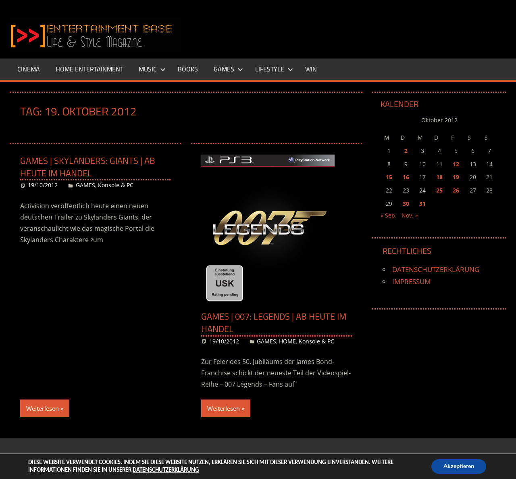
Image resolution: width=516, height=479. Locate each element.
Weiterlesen (42, 408)
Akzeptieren (458, 466)
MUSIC (148, 69)
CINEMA (28, 69)
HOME (287, 341)
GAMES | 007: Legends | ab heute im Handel (273, 323)
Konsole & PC (115, 185)
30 (406, 203)
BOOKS (188, 69)
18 (439, 177)
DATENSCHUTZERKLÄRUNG (435, 269)
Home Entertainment (89, 69)
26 (456, 190)
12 (456, 164)
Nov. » (410, 215)
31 (422, 203)
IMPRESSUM (411, 281)
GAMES (224, 69)
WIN (311, 69)
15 (389, 177)
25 (439, 190)
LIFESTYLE (269, 69)
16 (406, 177)
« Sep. (389, 215)
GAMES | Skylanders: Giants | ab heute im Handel (87, 167)
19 (456, 177)
